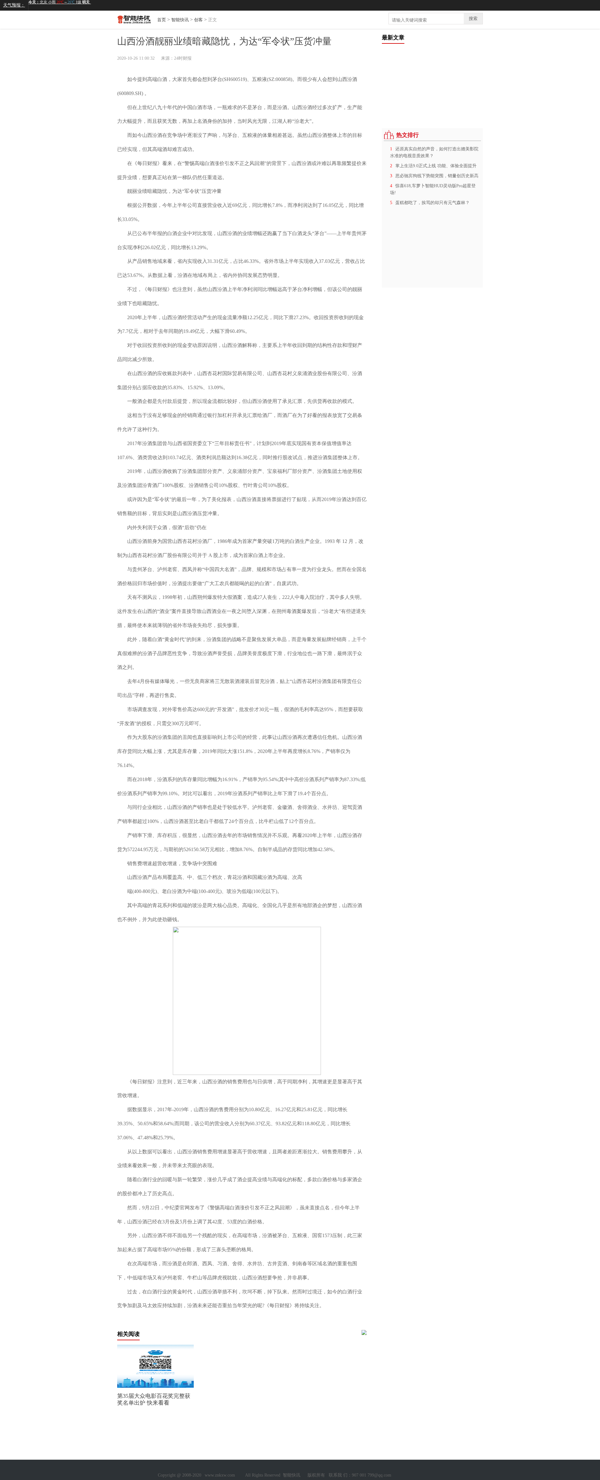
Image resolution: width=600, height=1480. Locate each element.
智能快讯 (180, 20)
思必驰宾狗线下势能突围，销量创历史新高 (436, 175)
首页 (161, 20)
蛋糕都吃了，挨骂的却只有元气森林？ (432, 202)
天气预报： (14, 5)
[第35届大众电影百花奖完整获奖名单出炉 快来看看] (155, 1386)
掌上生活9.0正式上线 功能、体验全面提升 (436, 165)
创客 (198, 20)
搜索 (473, 18)
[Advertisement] (429, 83)
